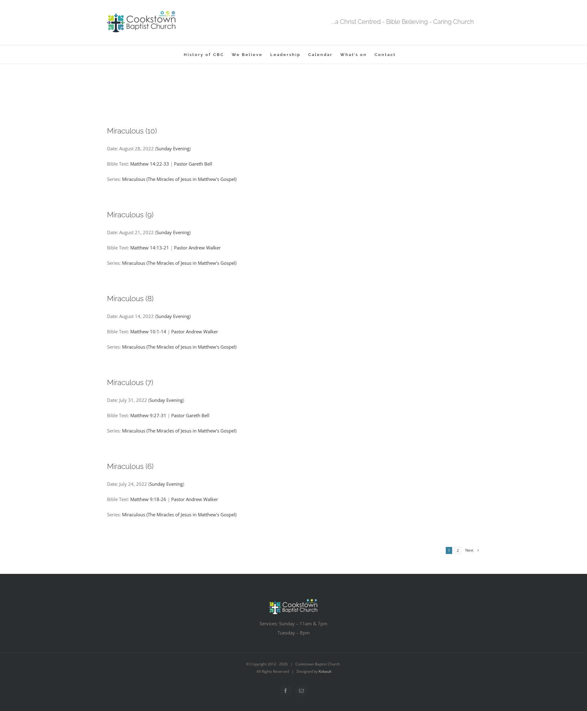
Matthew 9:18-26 (148, 499)
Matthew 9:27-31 (148, 415)
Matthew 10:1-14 (148, 331)
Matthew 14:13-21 (149, 248)
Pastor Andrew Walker (197, 248)
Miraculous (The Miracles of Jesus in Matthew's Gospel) (179, 179)
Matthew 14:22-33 (149, 164)
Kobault (325, 671)
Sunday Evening (173, 148)
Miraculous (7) (130, 382)
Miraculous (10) (132, 130)
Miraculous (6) (130, 466)
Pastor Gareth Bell (193, 164)
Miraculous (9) (130, 214)
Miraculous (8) (130, 298)
